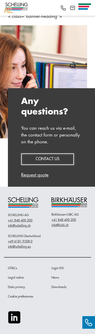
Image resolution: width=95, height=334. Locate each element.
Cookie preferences (20, 296)
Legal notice (16, 277)
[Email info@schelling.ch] (72, 8)
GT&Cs (12, 268)
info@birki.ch (60, 225)
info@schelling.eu (19, 246)
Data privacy (16, 287)
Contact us (47, 159)
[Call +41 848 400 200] (63, 8)
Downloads (58, 287)
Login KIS (57, 268)
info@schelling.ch (19, 225)
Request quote (35, 175)
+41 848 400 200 (20, 220)
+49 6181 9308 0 (20, 241)
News (55, 277)
